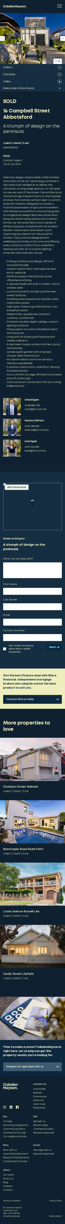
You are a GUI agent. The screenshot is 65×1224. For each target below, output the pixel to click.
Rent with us (10, 1150)
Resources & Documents (18, 88)
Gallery (7, 67)
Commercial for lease (15, 1161)
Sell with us (39, 1121)
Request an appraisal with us (24, 1066)
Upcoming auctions (14, 1129)
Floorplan (9, 74)
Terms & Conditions (11, 1201)
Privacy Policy (56, 1201)
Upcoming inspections (15, 1125)
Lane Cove (39, 1104)
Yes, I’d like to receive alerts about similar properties (21, 649)
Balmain (37, 1093)
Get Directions (16, 487)
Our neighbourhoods (15, 1137)
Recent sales (40, 1125)
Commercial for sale (14, 1133)
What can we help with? (18, 559)
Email (6, 615)
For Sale (7, 1121)
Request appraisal (43, 1133)
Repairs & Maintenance (16, 1158)
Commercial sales (43, 1129)
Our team (8, 1175)
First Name (10, 584)
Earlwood (38, 1100)
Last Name (10, 600)
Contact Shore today (20, 699)
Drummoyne (40, 1097)
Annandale (39, 1089)
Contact (8, 1190)
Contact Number (14, 630)
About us (8, 1179)
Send (52, 647)
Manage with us (42, 1150)
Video (7, 81)
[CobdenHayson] (15, 6)
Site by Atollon (55, 1216)
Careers (7, 1186)
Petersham (39, 1108)
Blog (5, 1182)
